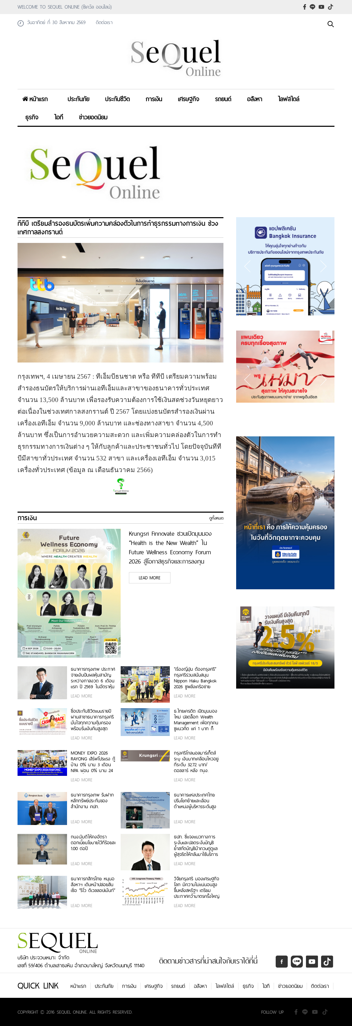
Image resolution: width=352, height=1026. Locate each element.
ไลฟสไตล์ (288, 99)
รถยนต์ (223, 99)
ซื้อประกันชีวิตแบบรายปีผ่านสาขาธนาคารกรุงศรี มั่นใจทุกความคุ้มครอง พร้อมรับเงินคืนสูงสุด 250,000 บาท (92, 720)
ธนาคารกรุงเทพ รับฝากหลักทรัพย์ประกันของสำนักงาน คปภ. (92, 801)
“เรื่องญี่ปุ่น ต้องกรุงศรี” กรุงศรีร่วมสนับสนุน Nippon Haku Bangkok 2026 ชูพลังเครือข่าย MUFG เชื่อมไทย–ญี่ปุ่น (195, 678)
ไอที (58, 117)
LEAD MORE (150, 577)
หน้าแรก (39, 99)
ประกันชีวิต (117, 99)
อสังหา (254, 99)
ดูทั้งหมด (216, 518)
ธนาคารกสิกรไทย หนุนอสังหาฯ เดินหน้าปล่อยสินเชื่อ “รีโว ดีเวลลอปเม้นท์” (93, 885)
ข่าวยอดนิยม (93, 117)
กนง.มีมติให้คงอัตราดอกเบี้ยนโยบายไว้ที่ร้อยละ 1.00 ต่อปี (93, 843)
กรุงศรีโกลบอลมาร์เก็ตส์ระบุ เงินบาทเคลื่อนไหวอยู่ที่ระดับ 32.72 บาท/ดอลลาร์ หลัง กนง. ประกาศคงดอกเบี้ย (196, 761)
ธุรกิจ (31, 117)
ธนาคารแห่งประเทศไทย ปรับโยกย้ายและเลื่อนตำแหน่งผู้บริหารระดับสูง (195, 801)
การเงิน (154, 99)
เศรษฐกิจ (188, 99)
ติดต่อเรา (320, 986)
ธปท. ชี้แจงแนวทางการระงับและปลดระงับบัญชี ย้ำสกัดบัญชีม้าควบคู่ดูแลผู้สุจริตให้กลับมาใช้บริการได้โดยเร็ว (196, 845)
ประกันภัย (78, 99)
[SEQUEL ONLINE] (176, 80)
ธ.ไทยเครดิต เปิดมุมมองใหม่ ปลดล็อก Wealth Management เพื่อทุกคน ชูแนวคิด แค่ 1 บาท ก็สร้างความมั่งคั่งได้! (196, 720)
